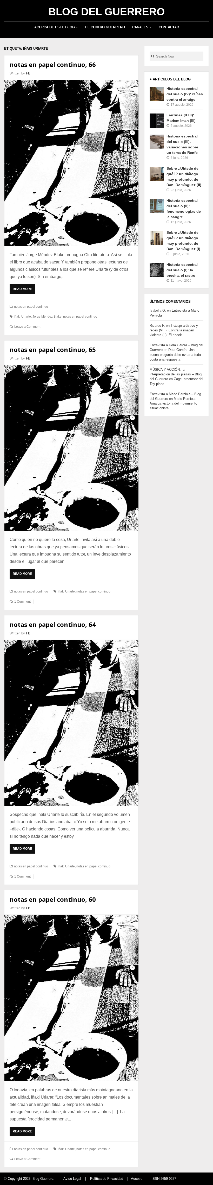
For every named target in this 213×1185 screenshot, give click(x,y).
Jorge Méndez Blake (47, 316)
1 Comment (22, 601)
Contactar (169, 27)
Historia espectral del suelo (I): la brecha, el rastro (182, 270)
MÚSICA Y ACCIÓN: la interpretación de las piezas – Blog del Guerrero (176, 374)
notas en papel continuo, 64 (53, 624)
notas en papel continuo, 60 (53, 899)
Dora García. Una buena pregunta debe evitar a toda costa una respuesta (175, 354)
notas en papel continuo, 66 (53, 64)
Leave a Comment (27, 327)
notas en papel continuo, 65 (53, 349)
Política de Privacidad (106, 1179)
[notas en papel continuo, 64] (71, 723)
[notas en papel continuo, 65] (71, 448)
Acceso (136, 1179)
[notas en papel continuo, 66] (71, 163)
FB (28, 73)
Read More (23, 290)
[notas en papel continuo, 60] (71, 998)
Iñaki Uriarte (22, 316)
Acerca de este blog (54, 27)
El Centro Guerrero (105, 27)
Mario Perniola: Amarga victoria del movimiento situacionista (173, 403)
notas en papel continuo (31, 306)
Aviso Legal (72, 1179)
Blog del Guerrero (106, 11)
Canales (140, 27)
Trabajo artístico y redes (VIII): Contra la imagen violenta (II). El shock (174, 330)
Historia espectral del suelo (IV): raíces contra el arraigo (185, 94)
